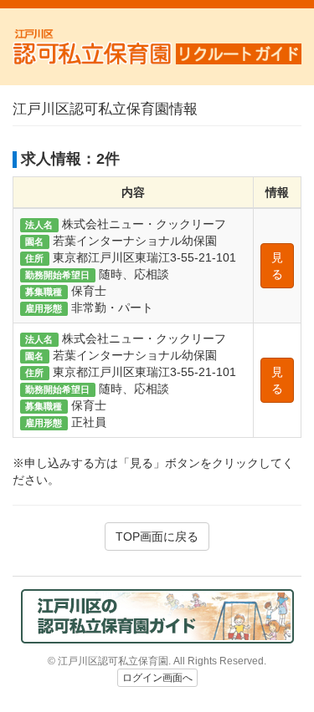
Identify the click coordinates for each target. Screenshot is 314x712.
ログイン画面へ (157, 678)
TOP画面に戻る (157, 536)
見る (277, 266)
